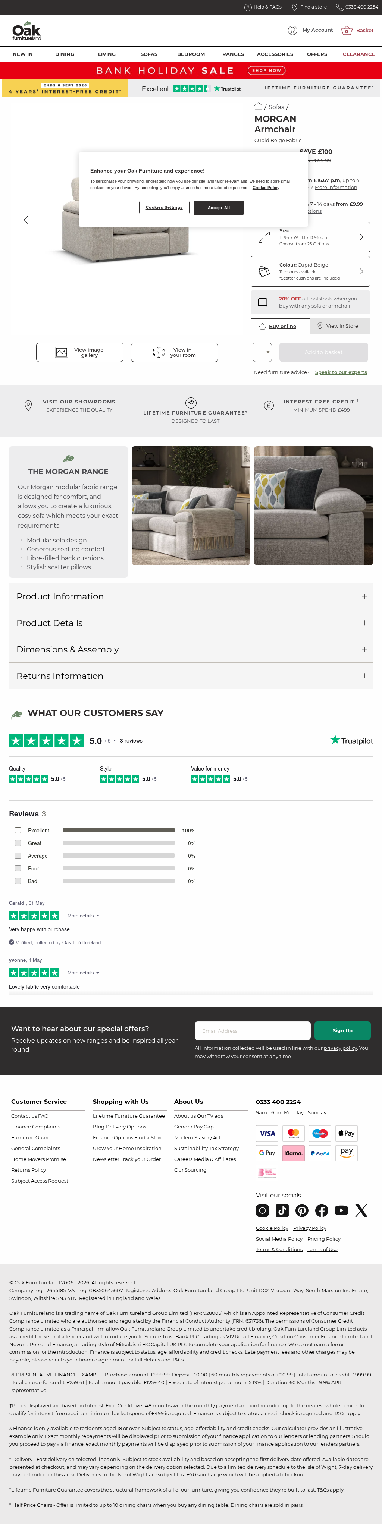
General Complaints (35, 1148)
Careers (183, 1159)
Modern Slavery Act (197, 1137)
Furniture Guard (31, 1137)
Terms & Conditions (279, 1249)
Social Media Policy (279, 1239)
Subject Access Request (39, 1181)
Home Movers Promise (38, 1159)
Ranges (233, 54)
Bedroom (191, 54)
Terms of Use (322, 1249)
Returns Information (60, 676)
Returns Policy (28, 1170)
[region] (193, 189)
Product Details (49, 623)
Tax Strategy (224, 1148)
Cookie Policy (272, 1228)
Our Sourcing (190, 1170)
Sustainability (191, 1148)
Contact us (24, 1116)
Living (107, 54)
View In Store (342, 326)
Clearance (359, 54)
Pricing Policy (324, 1239)
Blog (98, 1127)
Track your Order (140, 1159)
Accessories (275, 54)
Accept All (219, 207)
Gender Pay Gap (194, 1127)
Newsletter (106, 1159)
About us (185, 1116)
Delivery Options (126, 1127)
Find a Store (148, 1137)
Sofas (149, 54)
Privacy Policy (309, 1228)
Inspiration (148, 1148)
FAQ (43, 1116)
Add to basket (324, 352)
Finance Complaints (35, 1127)
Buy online (282, 326)
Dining (64, 54)
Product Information (60, 596)
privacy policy (340, 1048)
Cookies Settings (164, 207)
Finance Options (113, 1137)
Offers (317, 54)
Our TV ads (210, 1116)
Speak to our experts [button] (341, 372)
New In (23, 54)
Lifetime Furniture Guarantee (129, 1116)
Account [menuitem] (318, 30)
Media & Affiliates (215, 1159)
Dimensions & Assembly (67, 649)
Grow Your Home (113, 1148)
